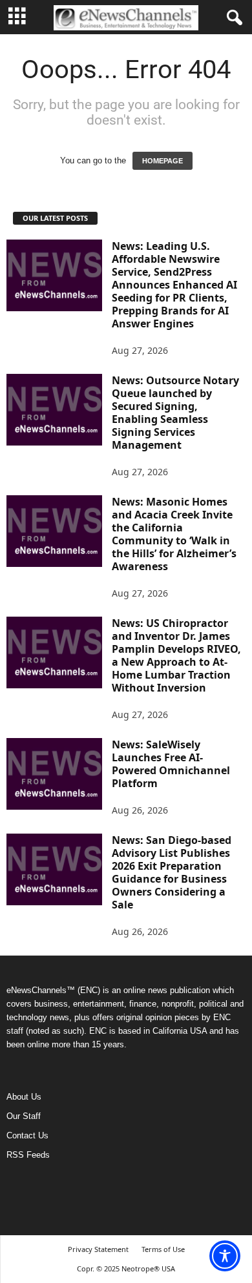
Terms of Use (163, 1249)
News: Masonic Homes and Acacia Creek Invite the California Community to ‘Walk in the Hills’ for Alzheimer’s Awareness (174, 534)
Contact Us (27, 1135)
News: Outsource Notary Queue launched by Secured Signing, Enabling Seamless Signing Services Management (175, 412)
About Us (23, 1097)
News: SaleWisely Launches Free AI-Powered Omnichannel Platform (171, 763)
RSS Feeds (28, 1155)
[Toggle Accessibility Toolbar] (225, 1256)
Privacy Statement (98, 1249)
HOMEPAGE (162, 161)
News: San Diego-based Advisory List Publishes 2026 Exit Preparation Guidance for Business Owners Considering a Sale (171, 872)
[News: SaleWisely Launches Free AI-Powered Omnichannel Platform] (54, 774)
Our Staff (23, 1116)
